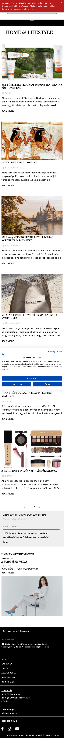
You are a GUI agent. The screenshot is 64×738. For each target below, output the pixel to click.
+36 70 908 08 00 (10, 694)
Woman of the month (17, 554)
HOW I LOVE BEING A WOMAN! (19, 162)
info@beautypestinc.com (15, 697)
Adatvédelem (9, 672)
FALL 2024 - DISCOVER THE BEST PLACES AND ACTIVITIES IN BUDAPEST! (28, 239)
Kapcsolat (7, 663)
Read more (7, 110)
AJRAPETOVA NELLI (14, 561)
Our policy (7, 681)
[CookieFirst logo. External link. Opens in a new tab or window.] (3, 354)
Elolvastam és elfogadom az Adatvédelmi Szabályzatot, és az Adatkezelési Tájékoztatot (25, 645)
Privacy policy (55, 351)
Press (4, 668)
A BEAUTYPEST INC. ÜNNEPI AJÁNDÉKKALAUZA (29, 470)
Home (4, 659)
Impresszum (8, 677)
